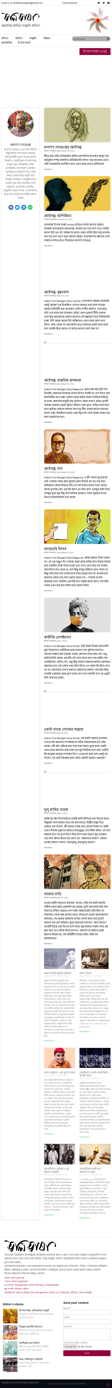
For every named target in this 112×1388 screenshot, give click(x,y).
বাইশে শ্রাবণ (85, 973)
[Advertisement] (56, 78)
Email (65, 1317)
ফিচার (47, 38)
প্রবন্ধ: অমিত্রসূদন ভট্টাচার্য (30, 1359)
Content (67, 1326)
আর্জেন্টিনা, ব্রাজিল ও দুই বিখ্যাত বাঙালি (56, 1170)
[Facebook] (99, 3)
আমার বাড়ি (52, 894)
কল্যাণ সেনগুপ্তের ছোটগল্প (63, 147)
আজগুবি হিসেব (55, 549)
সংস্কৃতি (33, 38)
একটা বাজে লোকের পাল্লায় (63, 729)
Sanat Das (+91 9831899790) (74, 1383)
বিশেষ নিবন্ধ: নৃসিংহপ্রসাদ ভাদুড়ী (34, 1310)
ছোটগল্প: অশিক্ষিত (57, 216)
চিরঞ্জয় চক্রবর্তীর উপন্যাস (30, 1327)
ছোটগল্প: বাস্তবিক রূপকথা (62, 380)
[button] (70, 3)
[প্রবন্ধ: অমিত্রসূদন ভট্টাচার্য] (10, 1364)
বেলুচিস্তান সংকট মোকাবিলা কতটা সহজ (93, 1074)
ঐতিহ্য (4, 38)
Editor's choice (13, 1304)
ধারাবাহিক (6, 43)
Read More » (48, 169)
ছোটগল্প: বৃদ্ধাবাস (56, 292)
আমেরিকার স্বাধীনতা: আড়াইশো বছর (90, 1170)
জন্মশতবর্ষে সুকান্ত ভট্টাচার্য (57, 973)
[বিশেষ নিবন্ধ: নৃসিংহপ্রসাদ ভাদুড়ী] (10, 1316)
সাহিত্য (18, 38)
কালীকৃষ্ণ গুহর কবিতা (29, 1343)
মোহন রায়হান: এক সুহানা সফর (59, 1073)
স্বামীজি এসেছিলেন (57, 637)
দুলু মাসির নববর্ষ (56, 810)
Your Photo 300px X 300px (75, 1343)
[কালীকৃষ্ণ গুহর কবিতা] (10, 1348)
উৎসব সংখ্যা (24, 43)
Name (66, 1308)
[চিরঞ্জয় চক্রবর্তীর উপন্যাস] (10, 1332)
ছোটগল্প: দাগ (53, 469)
